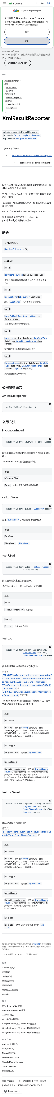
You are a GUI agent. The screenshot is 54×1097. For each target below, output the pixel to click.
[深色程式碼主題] (50, 404)
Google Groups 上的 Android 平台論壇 (19, 1023)
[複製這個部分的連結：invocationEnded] (26, 430)
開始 (27, 41)
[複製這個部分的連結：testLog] (15, 638)
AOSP (4, 74)
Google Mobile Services (12, 1062)
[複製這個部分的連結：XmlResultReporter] (29, 396)
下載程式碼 (7, 976)
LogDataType (40, 338)
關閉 (27, 32)
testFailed (11, 316)
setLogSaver (11, 297)
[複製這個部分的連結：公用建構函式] (25, 387)
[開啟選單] (4, 3)
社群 (18, 1081)
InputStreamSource (26, 341)
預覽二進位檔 (8, 981)
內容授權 (36, 944)
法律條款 (27, 1081)
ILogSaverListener (26, 138)
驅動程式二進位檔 (10, 990)
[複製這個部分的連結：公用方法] (18, 422)
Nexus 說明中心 (9, 1053)
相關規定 (6, 972)
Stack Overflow (9, 1066)
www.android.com (10, 1057)
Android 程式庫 (9, 967)
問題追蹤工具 (8, 1071)
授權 (36, 1081)
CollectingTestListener (27, 135)
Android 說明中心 (10, 1044)
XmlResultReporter (15, 249)
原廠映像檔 (7, 985)
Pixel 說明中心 (8, 1048)
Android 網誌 (8, 1015)
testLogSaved (12, 363)
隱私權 (43, 1081)
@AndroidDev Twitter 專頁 (13, 1010)
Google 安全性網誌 (10, 1019)
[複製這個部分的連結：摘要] (11, 232)
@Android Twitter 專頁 (12, 1006)
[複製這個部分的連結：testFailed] (17, 556)
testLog (9, 338)
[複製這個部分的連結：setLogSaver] (21, 497)
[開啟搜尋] (36, 3)
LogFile (18, 368)
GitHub (5, 994)
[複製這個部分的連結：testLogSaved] (22, 792)
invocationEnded (14, 274)
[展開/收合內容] (21, 81)
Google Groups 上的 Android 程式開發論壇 (21, 1028)
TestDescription (27, 316)
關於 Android (8, 1081)
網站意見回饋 (10, 1085)
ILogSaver (24, 297)
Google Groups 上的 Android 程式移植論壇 (21, 1032)
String (24, 727)
